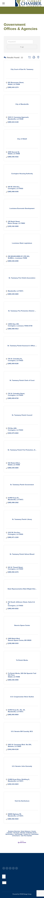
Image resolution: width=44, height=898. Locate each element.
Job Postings (19, 834)
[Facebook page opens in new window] (3, 868)
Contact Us (27, 834)
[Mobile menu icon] (3, 3)
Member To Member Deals (28, 833)
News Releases (26, 831)
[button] (5, 57)
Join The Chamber (26, 835)
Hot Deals (16, 833)
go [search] (23, 47)
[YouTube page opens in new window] (10, 868)
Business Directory (14, 831)
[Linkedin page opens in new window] (13, 868)
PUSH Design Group (25, 894)
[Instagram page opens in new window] (16, 868)
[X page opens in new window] (7, 868)
